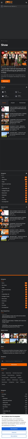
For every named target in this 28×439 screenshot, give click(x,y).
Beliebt (4, 102)
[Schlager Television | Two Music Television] (8, 2)
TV (2, 186)
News (3, 177)
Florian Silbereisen (10, 375)
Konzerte (3, 379)
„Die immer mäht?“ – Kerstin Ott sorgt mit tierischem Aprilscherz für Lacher (18, 133)
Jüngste (13, 102)
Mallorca (8, 379)
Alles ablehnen (14, 436)
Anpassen (14, 432)
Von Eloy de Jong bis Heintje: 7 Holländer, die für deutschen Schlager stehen (18, 114)
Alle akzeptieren (14, 428)
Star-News (4, 179)
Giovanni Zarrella (5, 377)
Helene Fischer (13, 377)
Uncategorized (5, 201)
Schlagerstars (11, 382)
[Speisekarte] (1, 2)
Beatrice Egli (8, 372)
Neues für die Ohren (6, 184)
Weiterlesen (5, 81)
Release (21, 379)
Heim (3, 40)
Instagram (20, 377)
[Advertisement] (14, 23)
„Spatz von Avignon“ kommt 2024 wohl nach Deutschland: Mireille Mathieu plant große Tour (18, 108)
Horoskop (4, 199)
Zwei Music (4, 66)
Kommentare (22, 102)
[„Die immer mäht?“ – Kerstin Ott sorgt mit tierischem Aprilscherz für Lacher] (5, 134)
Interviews (4, 195)
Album (3, 372)
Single (17, 382)
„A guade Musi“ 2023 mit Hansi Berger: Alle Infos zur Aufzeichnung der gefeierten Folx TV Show (13, 70)
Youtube (3, 384)
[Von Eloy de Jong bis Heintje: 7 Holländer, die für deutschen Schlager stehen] (5, 115)
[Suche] (26, 2)
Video (3, 181)
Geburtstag (18, 375)
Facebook (4, 375)
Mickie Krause (15, 379)
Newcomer (4, 192)
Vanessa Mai (22, 382)
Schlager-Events (5, 190)
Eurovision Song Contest (17, 372)
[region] (14, 426)
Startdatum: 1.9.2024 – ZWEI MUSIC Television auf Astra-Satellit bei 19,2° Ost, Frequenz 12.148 (18, 127)
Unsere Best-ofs (5, 188)
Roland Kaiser (4, 382)
